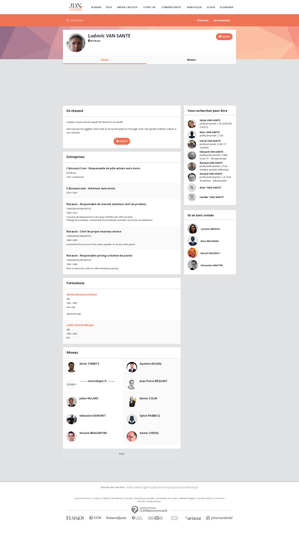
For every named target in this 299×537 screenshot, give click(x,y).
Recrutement (118, 498)
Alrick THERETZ (89, 364)
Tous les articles (204, 498)
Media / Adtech (127, 7)
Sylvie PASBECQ (150, 416)
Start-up (149, 7)
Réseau (191, 59)
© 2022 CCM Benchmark (149, 501)
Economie (226, 7)
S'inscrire (203, 20)
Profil (105, 59)
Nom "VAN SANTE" (211, 187)
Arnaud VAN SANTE (211, 173)
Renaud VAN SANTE (211, 162)
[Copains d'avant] (155, 518)
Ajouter (226, 36)
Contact (96, 498)
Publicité (106, 498)
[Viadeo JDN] (174, 518)
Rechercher (76, 20)
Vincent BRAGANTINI (93, 433)
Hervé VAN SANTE (210, 140)
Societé (129, 498)
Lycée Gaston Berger (80, 325)
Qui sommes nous (82, 498)
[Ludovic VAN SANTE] (75, 42)
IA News (96, 7)
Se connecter (222, 20)
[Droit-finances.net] (137, 518)
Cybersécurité (171, 7)
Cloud (211, 7)
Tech (109, 7)
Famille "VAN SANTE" (212, 197)
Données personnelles (144, 498)
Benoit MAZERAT (210, 253)
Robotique (194, 7)
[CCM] (95, 518)
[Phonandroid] (219, 518)
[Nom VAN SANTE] (192, 187)
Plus (121, 453)
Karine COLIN (148, 398)
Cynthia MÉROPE (210, 229)
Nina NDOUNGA (210, 241)
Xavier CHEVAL (149, 433)
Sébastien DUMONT (92, 416)
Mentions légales (187, 498)
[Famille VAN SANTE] (192, 197)
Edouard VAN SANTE (211, 151)
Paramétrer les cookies (167, 498)
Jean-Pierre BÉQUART (153, 381)
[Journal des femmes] (75, 518)
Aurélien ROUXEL (151, 364)
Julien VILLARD (88, 398)
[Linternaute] (116, 518)
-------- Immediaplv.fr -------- (97, 381)
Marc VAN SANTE (210, 132)
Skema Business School (81, 294)
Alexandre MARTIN (212, 265)
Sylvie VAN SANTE (210, 120)
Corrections (219, 498)
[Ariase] (193, 518)
